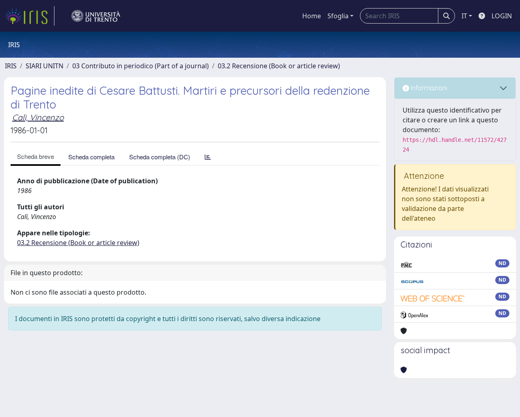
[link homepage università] (96, 16)
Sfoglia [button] (338, 15)
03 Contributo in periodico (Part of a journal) (140, 65)
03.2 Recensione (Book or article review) (279, 65)
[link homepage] (29, 16)
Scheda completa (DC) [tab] (159, 156)
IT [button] (464, 15)
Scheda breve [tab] (35, 156)
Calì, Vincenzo (38, 117)
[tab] (208, 157)
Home (311, 15)
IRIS (11, 65)
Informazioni (428, 88)
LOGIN (502, 15)
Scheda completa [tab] (91, 156)
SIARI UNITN (44, 65)
